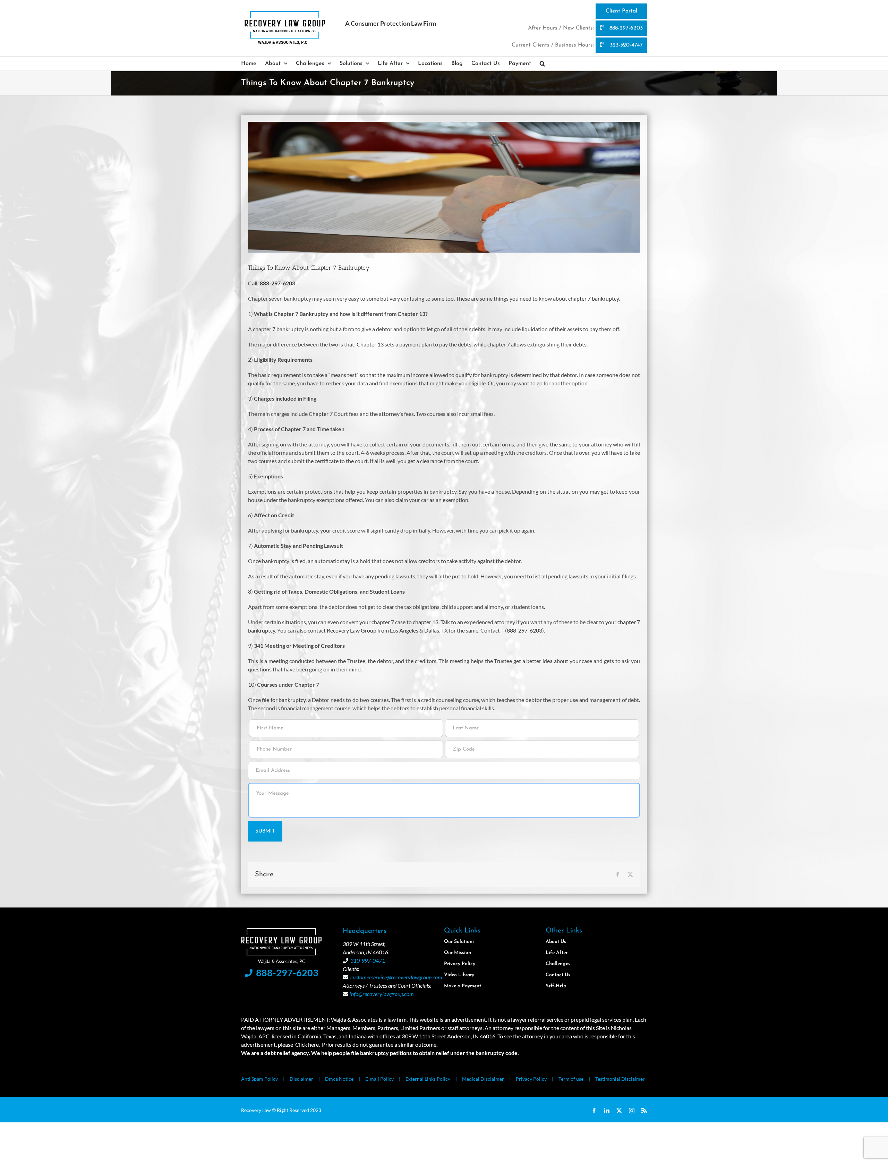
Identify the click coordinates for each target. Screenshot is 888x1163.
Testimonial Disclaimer (620, 1079)
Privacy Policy (531, 1079)
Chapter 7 (321, 413)
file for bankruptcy (284, 699)
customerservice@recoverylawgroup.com (396, 977)
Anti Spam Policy (259, 1079)
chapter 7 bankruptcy (593, 298)
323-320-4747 (625, 45)
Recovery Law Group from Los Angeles (372, 630)
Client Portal (621, 11)
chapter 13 (425, 622)
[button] (542, 63)
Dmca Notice (339, 1079)
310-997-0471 (367, 960)
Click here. (307, 1044)
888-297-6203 (625, 28)
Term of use (570, 1079)
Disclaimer (301, 1079)
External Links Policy (427, 1079)
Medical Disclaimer (483, 1079)
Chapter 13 (370, 344)
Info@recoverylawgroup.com (381, 993)
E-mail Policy (379, 1079)
